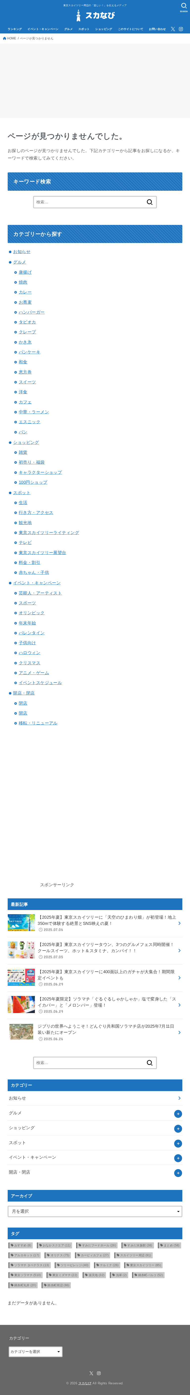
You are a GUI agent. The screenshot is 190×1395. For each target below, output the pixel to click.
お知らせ (21, 251)
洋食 (23, 392)
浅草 (121, 1275)
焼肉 (23, 282)
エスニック (29, 422)
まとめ (171, 1245)
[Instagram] (181, 29)
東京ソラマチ (27, 1275)
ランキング (15, 28)
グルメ (68, 28)
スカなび (85, 1383)
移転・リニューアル (38, 723)
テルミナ (109, 1265)
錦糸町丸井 (25, 1285)
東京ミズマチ (64, 1275)
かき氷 (25, 342)
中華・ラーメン (34, 412)
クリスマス (29, 663)
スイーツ (27, 382)
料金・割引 (29, 562)
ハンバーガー (32, 312)
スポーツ (27, 603)
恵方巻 (25, 372)
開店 (23, 713)
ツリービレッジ (75, 1265)
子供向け (27, 643)
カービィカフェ (95, 1255)
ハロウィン (29, 652)
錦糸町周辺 (58, 1285)
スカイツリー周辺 (135, 1255)
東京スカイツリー (145, 1265)
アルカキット (26, 1255)
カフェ (25, 402)
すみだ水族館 (139, 1245)
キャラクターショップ (40, 472)
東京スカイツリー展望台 (42, 552)
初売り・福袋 (32, 462)
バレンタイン (32, 633)
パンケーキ (29, 352)
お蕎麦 (25, 302)
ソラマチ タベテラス (31, 1265)
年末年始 (27, 623)
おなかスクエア (57, 1245)
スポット (84, 28)
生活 (23, 502)
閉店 (23, 703)
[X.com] (173, 29)
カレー (25, 292)
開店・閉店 (24, 693)
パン (23, 432)
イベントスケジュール (40, 682)
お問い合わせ (157, 28)
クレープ (27, 332)
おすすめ (22, 1245)
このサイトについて (130, 28)
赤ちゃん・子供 (34, 572)
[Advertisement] (95, 80)
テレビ (25, 542)
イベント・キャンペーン (43, 28)
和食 (23, 362)
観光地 (25, 522)
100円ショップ (33, 482)
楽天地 (96, 1275)
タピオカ (27, 322)
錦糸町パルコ (150, 1275)
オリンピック (32, 613)
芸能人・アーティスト (40, 593)
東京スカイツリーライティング (49, 532)
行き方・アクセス (36, 512)
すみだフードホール (99, 1245)
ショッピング (103, 28)
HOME (11, 38)
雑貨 (23, 452)
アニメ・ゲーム (34, 673)
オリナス (60, 1255)
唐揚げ (25, 272)
